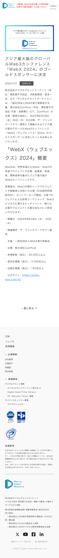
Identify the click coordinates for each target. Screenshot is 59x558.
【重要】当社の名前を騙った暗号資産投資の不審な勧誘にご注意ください (33, 5)
